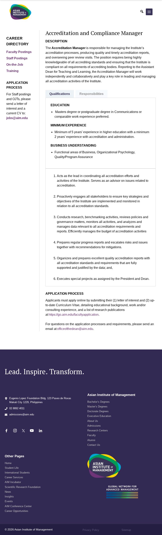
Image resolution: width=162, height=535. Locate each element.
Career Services (14, 477)
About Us (92, 420)
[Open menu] (149, 12)
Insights (9, 496)
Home (8, 463)
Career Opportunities (16, 510)
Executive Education (99, 416)
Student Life (12, 467)
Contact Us (93, 444)
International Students (17, 472)
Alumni (91, 440)
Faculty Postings (19, 52)
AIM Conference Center (18, 506)
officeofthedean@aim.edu (75, 328)
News (8, 491)
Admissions (94, 425)
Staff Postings (16, 58)
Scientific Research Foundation (22, 487)
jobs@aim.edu (17, 118)
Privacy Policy (91, 529)
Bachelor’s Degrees (98, 401)
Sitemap (126, 529)
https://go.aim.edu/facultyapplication (74, 314)
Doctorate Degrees (98, 411)
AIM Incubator (13, 482)
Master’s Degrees (97, 406)
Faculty (91, 435)
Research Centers (97, 430)
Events (9, 501)
